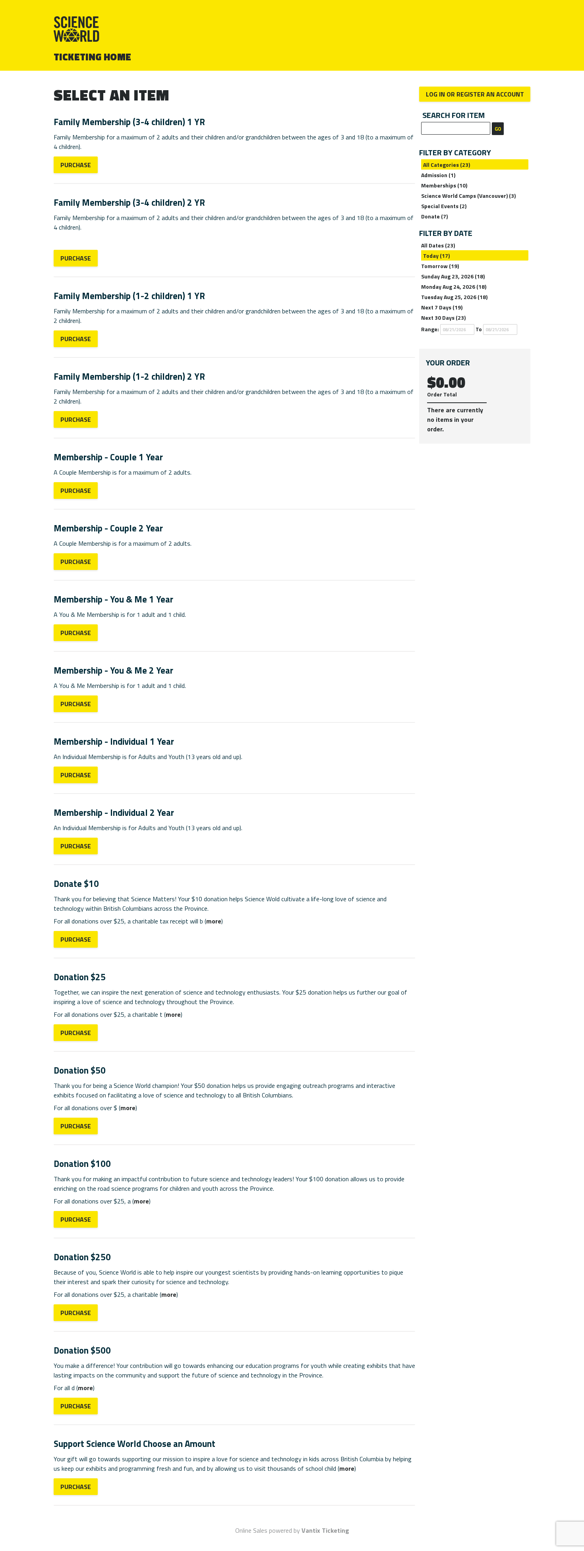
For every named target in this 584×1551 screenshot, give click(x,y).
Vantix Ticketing (325, 1530)
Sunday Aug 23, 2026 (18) (453, 276)
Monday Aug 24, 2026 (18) (453, 286)
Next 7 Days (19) (441, 307)
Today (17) (436, 255)
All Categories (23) (446, 164)
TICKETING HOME (92, 57)
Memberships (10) (444, 185)
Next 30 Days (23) (443, 317)
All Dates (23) (438, 245)
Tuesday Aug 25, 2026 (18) (454, 297)
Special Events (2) (443, 206)
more (213, 921)
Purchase (75, 165)
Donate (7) (434, 216)
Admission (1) (438, 175)
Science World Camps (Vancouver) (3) (468, 195)
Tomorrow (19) (440, 266)
